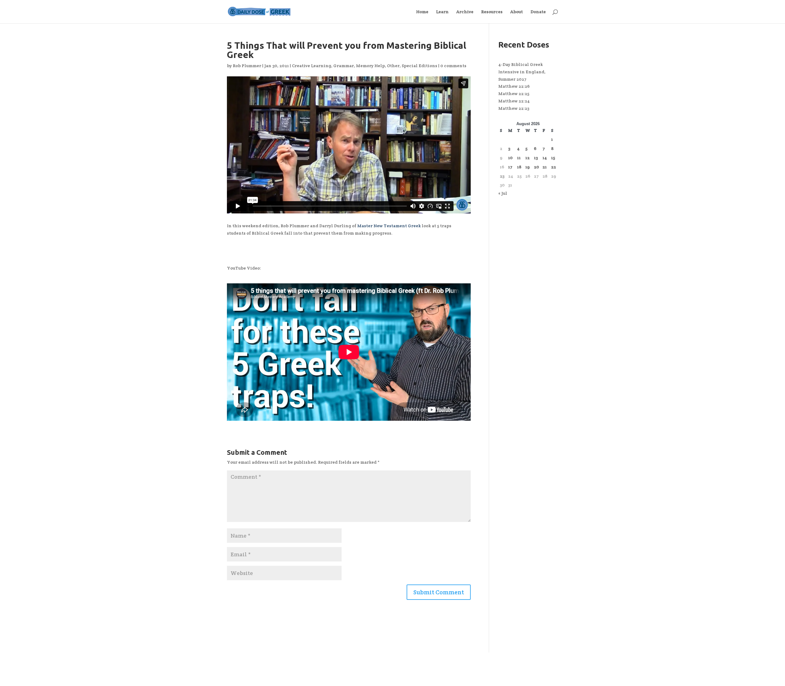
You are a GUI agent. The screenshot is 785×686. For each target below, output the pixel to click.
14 (544, 157)
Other (393, 65)
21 (544, 167)
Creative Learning (311, 65)
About (516, 12)
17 (510, 167)
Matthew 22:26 (514, 86)
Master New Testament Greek (389, 225)
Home (422, 12)
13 (536, 157)
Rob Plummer (247, 65)
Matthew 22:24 (514, 101)
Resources (492, 12)
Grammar (343, 65)
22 (553, 167)
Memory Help (370, 65)
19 (527, 167)
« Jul (502, 193)
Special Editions (419, 65)
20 (536, 167)
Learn (442, 12)
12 (527, 157)
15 (553, 157)
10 (510, 157)
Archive (464, 12)
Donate (538, 12)
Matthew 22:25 (513, 93)
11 (519, 157)
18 (519, 167)
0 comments (453, 65)
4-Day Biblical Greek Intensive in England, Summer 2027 (522, 72)
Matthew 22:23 (513, 108)
